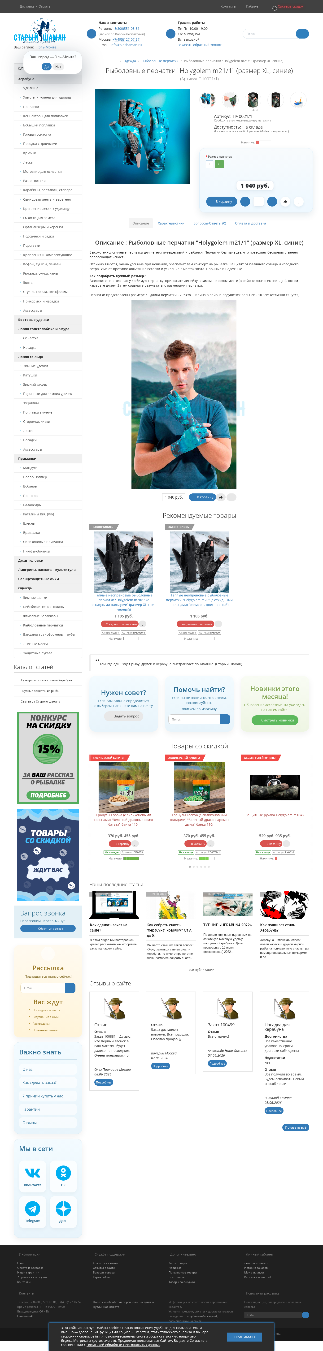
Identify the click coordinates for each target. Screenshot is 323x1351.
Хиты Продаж (178, 1263)
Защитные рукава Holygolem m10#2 (199, 815)
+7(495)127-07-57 (126, 39)
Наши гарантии (28, 1272)
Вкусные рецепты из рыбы (39, 691)
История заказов (256, 1268)
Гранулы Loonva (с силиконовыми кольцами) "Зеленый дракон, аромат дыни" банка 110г (123, 820)
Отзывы (29, 1122)
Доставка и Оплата (35, 6)
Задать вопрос (126, 716)
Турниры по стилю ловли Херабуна (46, 680)
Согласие (197, 1340)
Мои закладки (254, 1272)
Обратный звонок (50, 929)
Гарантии (31, 1109)
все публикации (201, 969)
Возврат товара (104, 1272)
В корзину (224, 201)
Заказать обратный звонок (200, 45)
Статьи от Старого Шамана (40, 701)
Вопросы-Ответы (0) (209, 223)
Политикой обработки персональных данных (123, 1344)
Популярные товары (183, 1272)
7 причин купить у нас (42, 1096)
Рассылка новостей (257, 1277)
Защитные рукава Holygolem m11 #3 (275, 815)
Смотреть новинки (277, 720)
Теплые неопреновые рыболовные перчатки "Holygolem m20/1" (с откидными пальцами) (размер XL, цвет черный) (124, 602)
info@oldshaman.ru (126, 45)
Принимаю (244, 1337)
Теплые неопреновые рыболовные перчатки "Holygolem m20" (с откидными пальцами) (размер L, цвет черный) (199, 600)
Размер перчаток (220, 157)
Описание (140, 223)
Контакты (24, 1282)
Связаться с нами (105, 1263)
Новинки (175, 1268)
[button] (287, 6)
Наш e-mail (25, 1316)
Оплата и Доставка (250, 223)
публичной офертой (203, 1316)
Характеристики (171, 223)
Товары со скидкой (182, 1282)
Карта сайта (101, 1277)
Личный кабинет (256, 1263)
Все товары (176, 1277)
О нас (27, 1069)
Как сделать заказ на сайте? (108, 927)
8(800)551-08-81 (127, 28)
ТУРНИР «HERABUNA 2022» (227, 925)
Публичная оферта (106, 1307)
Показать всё (295, 1127)
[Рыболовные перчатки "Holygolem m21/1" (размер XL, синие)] (142, 136)
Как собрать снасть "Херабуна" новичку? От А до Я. (169, 930)
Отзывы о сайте (104, 1268)
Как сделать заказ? (39, 1082)
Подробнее (104, 1082)
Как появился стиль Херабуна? (277, 927)
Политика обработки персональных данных (123, 1302)
